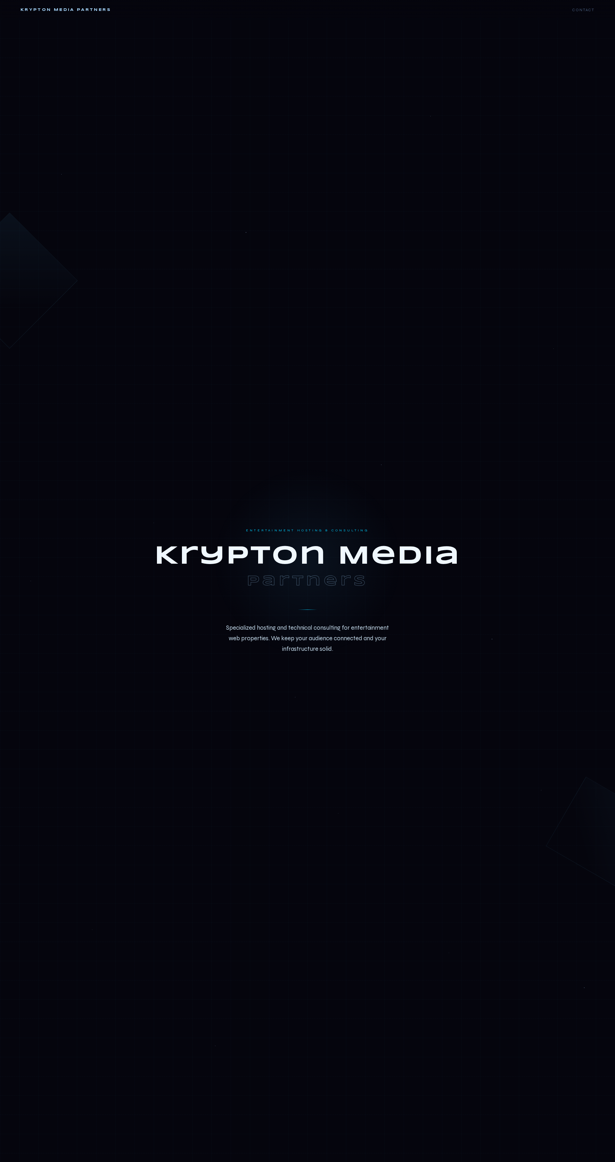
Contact (583, 10)
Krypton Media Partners (65, 10)
